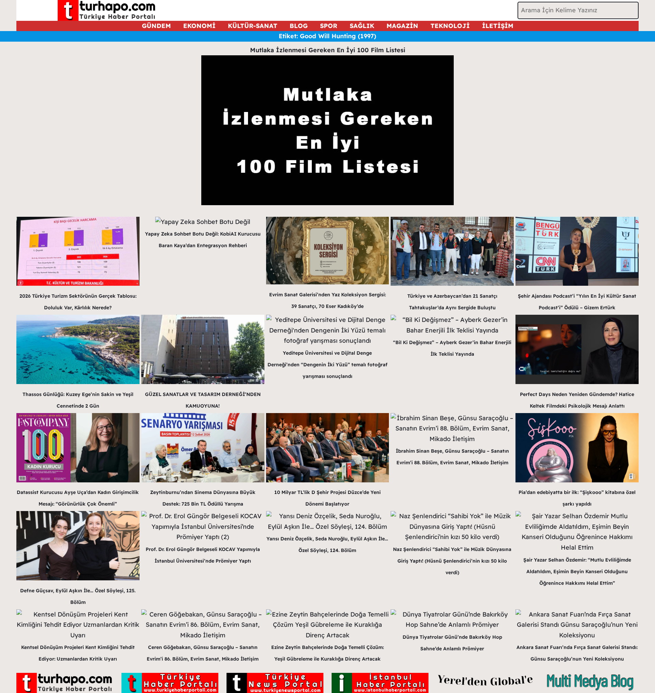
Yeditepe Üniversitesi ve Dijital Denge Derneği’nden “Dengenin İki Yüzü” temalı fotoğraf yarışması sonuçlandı (327, 364)
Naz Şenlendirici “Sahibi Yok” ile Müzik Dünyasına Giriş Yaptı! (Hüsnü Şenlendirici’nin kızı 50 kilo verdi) (452, 561)
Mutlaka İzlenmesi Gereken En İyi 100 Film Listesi (327, 50)
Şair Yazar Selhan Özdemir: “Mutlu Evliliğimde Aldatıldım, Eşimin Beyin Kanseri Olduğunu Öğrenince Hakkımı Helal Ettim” (577, 571)
